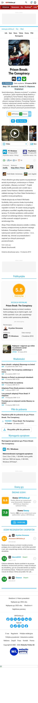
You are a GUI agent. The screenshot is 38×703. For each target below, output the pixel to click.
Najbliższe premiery (19, 609)
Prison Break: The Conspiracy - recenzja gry (19, 302)
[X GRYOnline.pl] (15, 619)
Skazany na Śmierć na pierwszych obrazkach (19, 378)
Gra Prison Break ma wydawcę (19, 384)
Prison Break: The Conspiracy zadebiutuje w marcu (19, 372)
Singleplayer (18, 89)
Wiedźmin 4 (28, 605)
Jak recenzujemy (19, 322)
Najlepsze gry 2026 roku (19, 602)
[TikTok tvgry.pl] (15, 626)
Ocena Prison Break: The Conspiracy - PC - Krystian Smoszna (19, 544)
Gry (22, 7)
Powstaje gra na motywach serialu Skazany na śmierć (19, 403)
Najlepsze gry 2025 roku (14, 605)
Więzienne (31, 86)
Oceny (27, 33)
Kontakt (25, 641)
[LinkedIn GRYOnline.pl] (26, 619)
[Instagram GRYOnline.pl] (11, 619)
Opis (10, 33)
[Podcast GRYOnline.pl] (22, 619)
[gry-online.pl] (10, 2)
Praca (19, 641)
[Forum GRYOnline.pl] (30, 619)
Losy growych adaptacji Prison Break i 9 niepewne (19, 396)
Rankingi (28, 7)
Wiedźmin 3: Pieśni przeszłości (19, 598)
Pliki (31, 33)
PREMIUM (5, 7)
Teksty (21, 33)
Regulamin (14, 634)
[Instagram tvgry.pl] (19, 626)
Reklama (6, 641)
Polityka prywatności (12, 637)
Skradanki (14, 86)
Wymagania (19, 36)
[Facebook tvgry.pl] (26, 626)
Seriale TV (22, 86)
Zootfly (5, 168)
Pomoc (32, 641)
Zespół (13, 641)
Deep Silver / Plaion (18, 168)
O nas (7, 634)
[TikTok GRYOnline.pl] (19, 619)
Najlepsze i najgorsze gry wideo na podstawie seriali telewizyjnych (19, 349)
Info (6, 33)
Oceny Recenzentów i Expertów (19, 502)
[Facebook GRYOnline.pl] (8, 619)
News (15, 33)
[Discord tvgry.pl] (22, 626)
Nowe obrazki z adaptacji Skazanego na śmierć (19, 365)
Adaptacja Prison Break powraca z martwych (19, 389)
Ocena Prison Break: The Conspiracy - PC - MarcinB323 (19, 565)
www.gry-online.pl (8, 29)
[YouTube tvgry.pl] (11, 626)
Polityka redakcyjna (26, 634)
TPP (8, 86)
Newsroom (15, 7)
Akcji (22, 29)
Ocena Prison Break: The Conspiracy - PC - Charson (19, 580)
